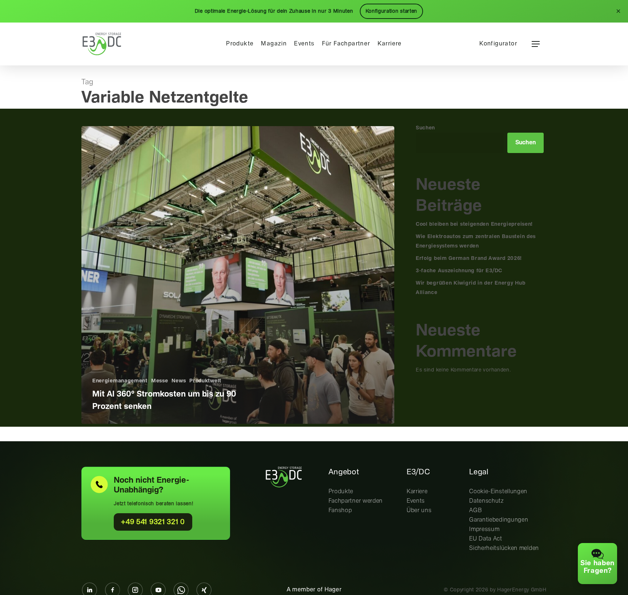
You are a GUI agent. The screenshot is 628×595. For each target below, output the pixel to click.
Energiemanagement (120, 380)
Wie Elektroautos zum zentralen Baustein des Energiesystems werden (476, 241)
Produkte (341, 492)
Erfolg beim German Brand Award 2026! (469, 258)
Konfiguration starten (392, 11)
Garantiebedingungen (498, 520)
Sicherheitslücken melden (504, 548)
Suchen (425, 127)
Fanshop (340, 510)
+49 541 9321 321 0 (153, 522)
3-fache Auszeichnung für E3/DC (459, 270)
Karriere (417, 492)
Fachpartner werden (356, 501)
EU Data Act (485, 539)
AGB (475, 510)
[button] (536, 44)
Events (416, 501)
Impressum (484, 529)
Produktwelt (205, 380)
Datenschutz (486, 501)
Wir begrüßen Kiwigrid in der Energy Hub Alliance (470, 288)
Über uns (419, 510)
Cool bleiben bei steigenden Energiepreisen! (474, 224)
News (179, 380)
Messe (159, 380)
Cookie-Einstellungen (498, 492)
